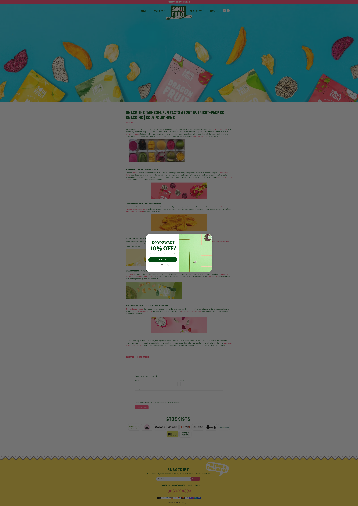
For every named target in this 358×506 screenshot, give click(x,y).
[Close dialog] (210, 237)
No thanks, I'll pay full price (162, 265)
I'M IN (162, 260)
